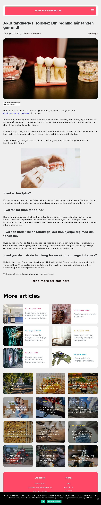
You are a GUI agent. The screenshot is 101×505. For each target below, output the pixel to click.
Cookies (68, 491)
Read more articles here (50, 281)
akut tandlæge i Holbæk (16, 113)
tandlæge (93, 34)
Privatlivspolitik (54, 501)
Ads (68, 484)
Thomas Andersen (32, 34)
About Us (68, 487)
